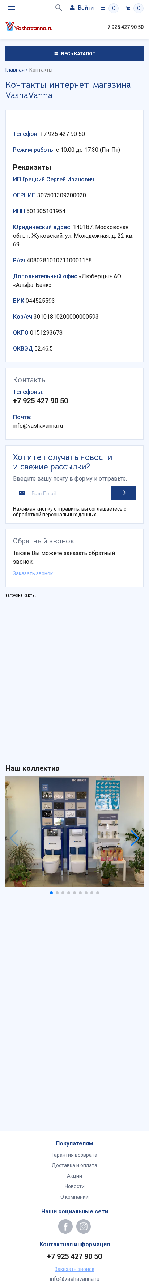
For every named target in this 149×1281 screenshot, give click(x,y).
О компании (74, 1197)
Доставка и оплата (74, 1165)
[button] (51, 892)
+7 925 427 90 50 (124, 27)
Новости (75, 1186)
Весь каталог (77, 53)
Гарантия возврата (74, 1155)
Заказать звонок (33, 573)
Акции (74, 1176)
